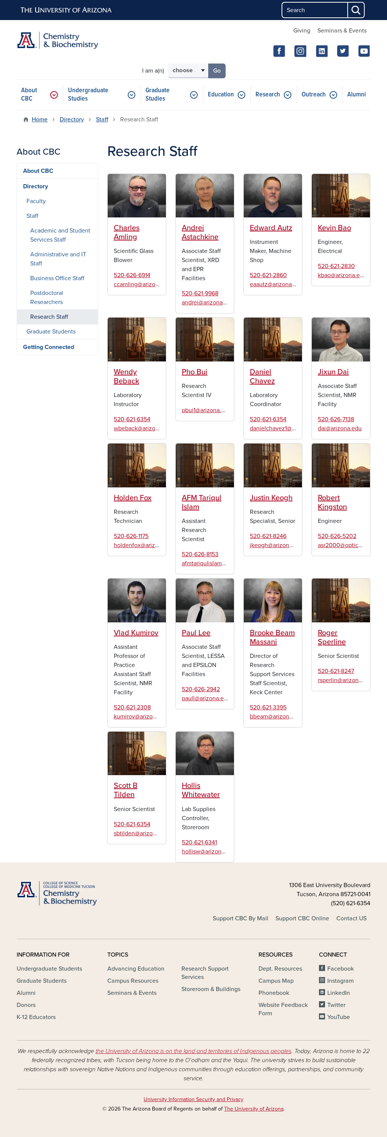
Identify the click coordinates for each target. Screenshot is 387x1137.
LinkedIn (338, 993)
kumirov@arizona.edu (142, 716)
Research (267, 94)
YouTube (338, 1017)
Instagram (340, 981)
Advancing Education (135, 969)
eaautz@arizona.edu (276, 284)
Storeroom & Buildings (210, 989)
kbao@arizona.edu (342, 275)
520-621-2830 (336, 266)
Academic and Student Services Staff (60, 235)
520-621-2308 (132, 707)
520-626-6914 (132, 275)
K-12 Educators (36, 1017)
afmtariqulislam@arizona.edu (220, 563)
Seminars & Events (342, 30)
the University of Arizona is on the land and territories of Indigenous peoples (193, 1051)
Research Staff (49, 317)
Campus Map (276, 981)
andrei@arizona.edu (208, 302)
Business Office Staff (57, 278)
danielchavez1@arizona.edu (286, 428)
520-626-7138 (336, 419)
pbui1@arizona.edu (206, 410)
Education (221, 94)
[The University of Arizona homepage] (66, 10)
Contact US (351, 918)
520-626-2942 (201, 689)
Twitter (336, 1005)
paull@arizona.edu (206, 698)
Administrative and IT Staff (58, 259)
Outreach (314, 94)
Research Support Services (205, 973)
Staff (102, 119)
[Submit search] (356, 10)
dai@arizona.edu (340, 428)
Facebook (340, 969)
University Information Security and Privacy (193, 1099)
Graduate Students (51, 331)
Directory (72, 119)
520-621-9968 (200, 293)
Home (40, 119)
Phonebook (274, 993)
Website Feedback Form (283, 1009)
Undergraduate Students (49, 969)
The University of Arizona (253, 1109)
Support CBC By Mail (240, 918)
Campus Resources (132, 981)
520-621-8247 (336, 671)
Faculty (36, 201)
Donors (26, 1005)
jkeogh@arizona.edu (277, 545)
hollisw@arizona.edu (209, 851)
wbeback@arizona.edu (143, 428)
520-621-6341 (199, 842)
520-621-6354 (132, 419)
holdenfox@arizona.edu (145, 545)
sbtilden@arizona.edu (142, 833)
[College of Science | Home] (72, 894)
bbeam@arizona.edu (277, 716)
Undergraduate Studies (88, 94)
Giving (301, 30)
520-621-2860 (268, 275)
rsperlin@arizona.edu (345, 680)
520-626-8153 (200, 554)
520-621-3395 (268, 707)
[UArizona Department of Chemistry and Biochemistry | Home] (72, 40)
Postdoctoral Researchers (46, 297)
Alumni (356, 94)
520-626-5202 (337, 536)
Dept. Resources (280, 969)
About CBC (29, 94)
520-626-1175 (131, 536)
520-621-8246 (268, 536)
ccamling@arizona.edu (143, 284)
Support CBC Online (302, 918)
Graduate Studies (158, 94)
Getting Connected (48, 347)
